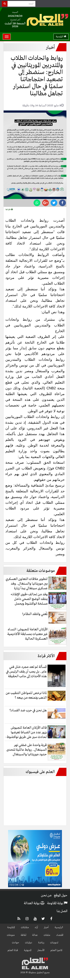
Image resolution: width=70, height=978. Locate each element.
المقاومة (11, 927)
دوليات (28, 942)
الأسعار (41, 950)
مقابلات (25, 927)
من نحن (46, 895)
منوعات (11, 935)
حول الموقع (60, 895)
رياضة (41, 942)
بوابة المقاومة (55, 903)
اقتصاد (59, 935)
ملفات (47, 935)
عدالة (35, 935)
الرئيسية (60, 36)
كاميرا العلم (56, 950)
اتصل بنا (62, 911)
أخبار (46, 927)
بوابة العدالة (32, 903)
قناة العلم (13, 950)
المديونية (27, 950)
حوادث (15, 942)
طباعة (8, 209)
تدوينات (54, 942)
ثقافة (23, 935)
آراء (36, 927)
